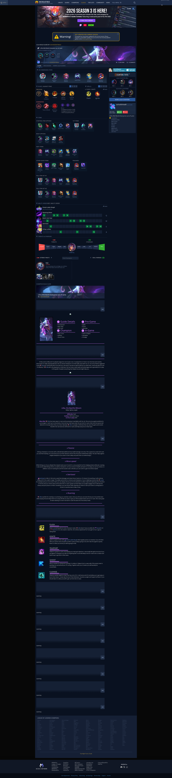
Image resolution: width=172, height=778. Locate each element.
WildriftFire (54, 768)
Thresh (112, 727)
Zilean (124, 742)
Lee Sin (75, 725)
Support (104, 775)
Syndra (100, 749)
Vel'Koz (112, 742)
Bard (38, 739)
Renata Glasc (89, 748)
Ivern (63, 725)
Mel (75, 742)
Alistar (39, 725)
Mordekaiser (77, 746)
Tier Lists (91, 2)
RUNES (113, 126)
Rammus (88, 744)
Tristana (112, 728)
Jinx (62, 734)
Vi (110, 745)
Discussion (47, 66)
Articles (109, 775)
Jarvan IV (64, 728)
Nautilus (88, 723)
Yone (123, 730)
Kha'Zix (63, 749)
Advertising (82, 775)
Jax (62, 730)
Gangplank (52, 741)
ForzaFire (65, 768)
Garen (51, 742)
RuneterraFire (55, 770)
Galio (51, 739)
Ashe (38, 734)
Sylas (99, 748)
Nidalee (88, 725)
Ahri (38, 721)
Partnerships (97, 775)
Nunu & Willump (90, 730)
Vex (111, 744)
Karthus (64, 741)
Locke (75, 731)
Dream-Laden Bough (71, 540)
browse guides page (87, 39)
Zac (123, 737)
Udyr (111, 735)
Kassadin (98, 528)
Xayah (124, 724)
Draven (51, 728)
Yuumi (124, 734)
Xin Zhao (124, 727)
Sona (99, 744)
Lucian (102, 480)
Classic (83, 2)
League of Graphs (56, 764)
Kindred (76, 720)
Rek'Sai (88, 745)
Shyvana (100, 735)
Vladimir (112, 749)
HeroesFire (66, 770)
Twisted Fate (113, 732)
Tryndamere (113, 731)
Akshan (39, 724)
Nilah (87, 727)
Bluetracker (89, 764)
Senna (99, 728)
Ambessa (39, 727)
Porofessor (54, 765)
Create (60, 2)
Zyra (123, 745)
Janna (63, 727)
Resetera (65, 765)
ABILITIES (113, 132)
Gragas (51, 745)
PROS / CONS (114, 130)
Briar (38, 746)
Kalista (63, 738)
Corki (51, 723)
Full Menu (115, 2)
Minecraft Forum (79, 765)
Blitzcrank (39, 742)
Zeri (123, 739)
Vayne (111, 739)
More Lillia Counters (122, 99)
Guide (39, 66)
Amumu (39, 728)
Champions (75, 2)
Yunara (124, 732)
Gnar (51, 744)
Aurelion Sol (40, 735)
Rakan (87, 742)
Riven (99, 721)
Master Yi (76, 741)
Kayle (63, 745)
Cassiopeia (52, 720)
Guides (67, 2)
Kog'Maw (76, 723)
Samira (100, 725)
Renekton (88, 749)
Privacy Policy (74, 775)
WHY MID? (114, 123)
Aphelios (39, 732)
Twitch (112, 734)
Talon (111, 723)
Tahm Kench (113, 720)
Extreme (48, 264)
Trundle (112, 730)
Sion (99, 738)
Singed (100, 737)
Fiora (51, 737)
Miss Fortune (77, 745)
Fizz (50, 738)
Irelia (63, 724)
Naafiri (75, 749)
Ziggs (123, 741)
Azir (38, 738)
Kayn (63, 746)
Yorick (124, 731)
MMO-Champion (79, 770)
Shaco (99, 732)
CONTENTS (114, 118)
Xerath (124, 725)
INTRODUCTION (115, 120)
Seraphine (100, 730)
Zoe (123, 744)
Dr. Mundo (52, 727)
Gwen (51, 748)
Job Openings (89, 775)
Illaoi (63, 723)
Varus (111, 738)
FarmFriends (66, 767)
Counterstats (55, 767)
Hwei (63, 721)
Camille (39, 749)
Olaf (87, 731)
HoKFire (100, 764)
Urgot (111, 737)
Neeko (87, 724)
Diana (51, 725)
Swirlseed (42, 478)
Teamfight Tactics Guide (86, 753)
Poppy (87, 737)
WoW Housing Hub (80, 768)
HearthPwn (89, 765)
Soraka (100, 745)
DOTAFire (65, 764)
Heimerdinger (65, 720)
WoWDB (77, 767)
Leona (75, 727)
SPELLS (113, 125)
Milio (75, 744)
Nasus (87, 721)
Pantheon (88, 735)
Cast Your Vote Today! (112, 112)
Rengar (100, 720)
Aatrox (39, 720)
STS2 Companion (90, 770)
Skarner (100, 741)
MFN (4, 3)
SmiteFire (65, 762)
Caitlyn (39, 748)
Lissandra (76, 730)
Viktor (111, 748)
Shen (99, 734)
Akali (38, 723)
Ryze (99, 724)
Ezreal (51, 734)
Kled (75, 721)
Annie (38, 731)
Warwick (124, 721)
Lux (75, 735)
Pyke (87, 738)
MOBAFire (54, 762)
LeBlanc (76, 724)
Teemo (112, 725)
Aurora (39, 737)
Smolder (100, 742)
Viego (111, 746)
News (108, 2)
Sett (99, 731)
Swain (99, 746)
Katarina (54, 530)
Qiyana (87, 739)
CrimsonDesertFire (103, 762)
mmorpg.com (89, 762)
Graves (51, 746)
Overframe (89, 768)
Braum (39, 745)
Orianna (88, 732)
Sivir (99, 739)
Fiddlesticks (52, 735)
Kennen (63, 748)
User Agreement (65, 775)
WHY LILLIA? (114, 121)
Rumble (100, 723)
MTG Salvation (79, 764)
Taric (111, 724)
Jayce (63, 731)
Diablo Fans (89, 767)
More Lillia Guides (59, 66)
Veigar (112, 741)
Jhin (63, 732)
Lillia (42, 365)
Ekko (51, 730)
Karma (63, 739)
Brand (38, 744)
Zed (123, 738)
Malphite (76, 737)
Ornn (87, 734)
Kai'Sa (63, 737)
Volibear (124, 720)
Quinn (87, 741)
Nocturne (88, 728)
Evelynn (51, 732)
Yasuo (124, 728)
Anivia (38, 730)
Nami (87, 720)
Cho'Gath (52, 721)
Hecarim (52, 749)
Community (100, 2)
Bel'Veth (39, 741)
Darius (51, 724)
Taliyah (112, 721)
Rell (87, 746)
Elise (51, 731)
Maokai (75, 739)
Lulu (75, 734)
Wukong (124, 723)
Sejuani (100, 727)
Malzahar (76, 738)
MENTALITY (114, 128)
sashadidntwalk (55, 45)
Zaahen (124, 735)
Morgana (76, 748)
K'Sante (63, 735)
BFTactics (77, 762)
